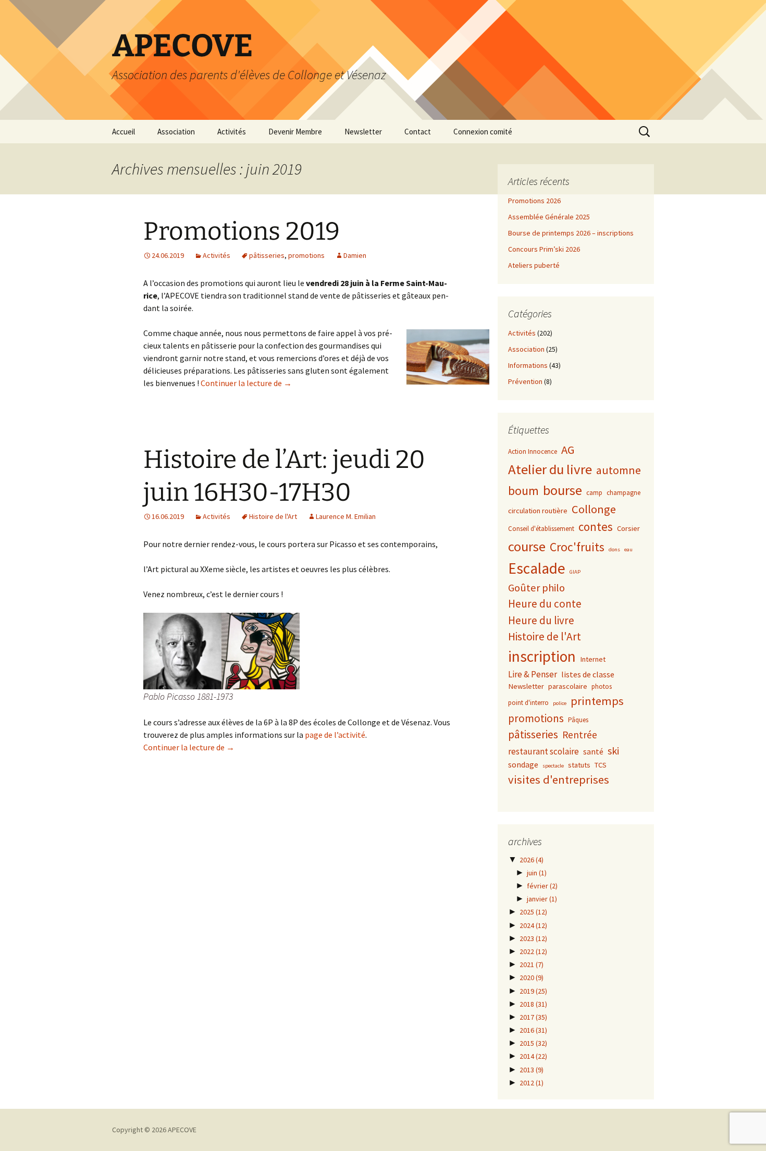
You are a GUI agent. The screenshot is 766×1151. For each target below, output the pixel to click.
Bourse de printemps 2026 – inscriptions (571, 233)
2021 (531, 964)
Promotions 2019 (241, 231)
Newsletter (363, 132)
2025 (533, 912)
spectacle (553, 765)
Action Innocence (532, 451)
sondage (523, 764)
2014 (533, 1056)
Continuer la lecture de (246, 383)
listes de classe (587, 674)
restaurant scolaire (543, 751)
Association (176, 132)
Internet (593, 659)
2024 (533, 925)
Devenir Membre (295, 132)
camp (594, 492)
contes (595, 526)
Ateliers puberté (534, 265)
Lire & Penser (532, 674)
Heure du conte (545, 604)
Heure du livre (541, 620)
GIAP (575, 571)
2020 (531, 977)
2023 (533, 938)
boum (523, 491)
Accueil (123, 132)
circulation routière (537, 510)
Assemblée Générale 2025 (549, 216)
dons (614, 549)
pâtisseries (267, 255)
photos (601, 686)
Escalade (536, 568)
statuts (579, 765)
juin (537, 872)
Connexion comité (482, 132)
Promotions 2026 (534, 200)
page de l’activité (335, 734)
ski (613, 750)
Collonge (594, 509)
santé (593, 751)
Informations (528, 365)
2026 (531, 859)
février (542, 885)
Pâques (578, 719)
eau (628, 549)
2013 (531, 1069)
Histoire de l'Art (273, 516)
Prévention (525, 381)
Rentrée (579, 734)
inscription (542, 656)
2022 (533, 951)
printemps (597, 701)
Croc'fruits (577, 546)
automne (618, 470)
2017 (533, 1017)
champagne (623, 492)
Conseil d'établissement (541, 528)
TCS (601, 765)
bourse (562, 490)
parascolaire (567, 686)
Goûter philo (536, 588)
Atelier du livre (550, 469)
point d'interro (528, 702)
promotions (306, 255)
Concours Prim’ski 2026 (544, 249)
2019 (533, 991)
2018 (533, 1004)
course (527, 546)
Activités (231, 132)
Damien (354, 255)
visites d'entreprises (558, 779)
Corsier (628, 528)
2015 (533, 1043)
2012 (531, 1082)
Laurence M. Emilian (346, 516)
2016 (533, 1030)
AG (568, 449)
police (559, 703)
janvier (542, 899)
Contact (417, 132)
